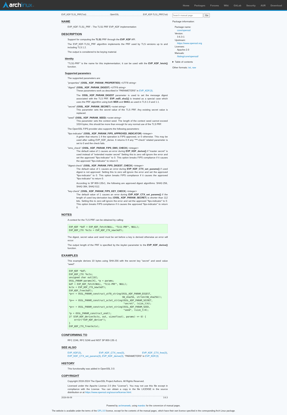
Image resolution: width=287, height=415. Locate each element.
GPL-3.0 (101, 411)
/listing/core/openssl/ (187, 56)
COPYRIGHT (70, 375)
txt (189, 67)
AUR (263, 5)
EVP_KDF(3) (146, 90)
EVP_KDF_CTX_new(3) (111, 352)
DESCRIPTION (71, 34)
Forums (214, 5)
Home (186, 5)
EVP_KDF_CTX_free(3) (154, 352)
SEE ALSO (68, 347)
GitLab (237, 5)
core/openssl (184, 30)
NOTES (66, 214)
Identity (69, 58)
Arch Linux (18, 5)
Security (251, 5)
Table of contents (184, 61)
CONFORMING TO (74, 335)
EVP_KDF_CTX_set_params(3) (84, 356)
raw (194, 67)
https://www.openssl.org (189, 43)
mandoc (141, 405)
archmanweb (124, 405)
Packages (199, 5)
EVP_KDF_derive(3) (112, 356)
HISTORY (68, 363)
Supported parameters (78, 73)
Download (276, 5)
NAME (65, 21)
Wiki (226, 5)
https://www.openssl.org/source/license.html (108, 392)
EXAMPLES (69, 255)
